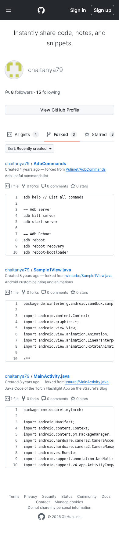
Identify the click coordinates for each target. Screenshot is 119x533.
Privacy (30, 496)
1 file (14, 186)
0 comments (57, 186)
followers (22, 92)
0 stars (81, 186)
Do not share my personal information (59, 507)
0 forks (32, 186)
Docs (106, 496)
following (48, 92)
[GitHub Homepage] (41, 517)
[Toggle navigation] (8, 10)
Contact (43, 502)
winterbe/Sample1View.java (89, 275)
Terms (14, 496)
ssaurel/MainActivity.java (87, 382)
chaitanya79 (17, 163)
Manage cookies (69, 502)
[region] (59, 224)
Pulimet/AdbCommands (86, 169)
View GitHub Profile (59, 109)
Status (66, 496)
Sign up (102, 10)
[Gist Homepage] (41, 10)
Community (87, 496)
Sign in (78, 10)
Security (49, 496)
